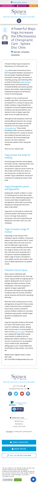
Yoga (6, 70)
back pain (17, 52)
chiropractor (15, 55)
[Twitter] (16, 394)
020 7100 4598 (8, 6)
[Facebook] (10, 394)
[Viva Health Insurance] (17, 404)
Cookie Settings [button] (7, 480)
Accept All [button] (17, 480)
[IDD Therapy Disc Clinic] (17, 410)
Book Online (22, 6)
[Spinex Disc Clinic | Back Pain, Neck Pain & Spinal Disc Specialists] (19, 12)
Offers (34, 6)
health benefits (25, 82)
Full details (9, 431)
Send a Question (20, 442)
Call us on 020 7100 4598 (20, 455)
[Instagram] (28, 394)
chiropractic (25, 52)
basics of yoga (19, 332)
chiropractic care (10, 128)
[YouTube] (22, 394)
